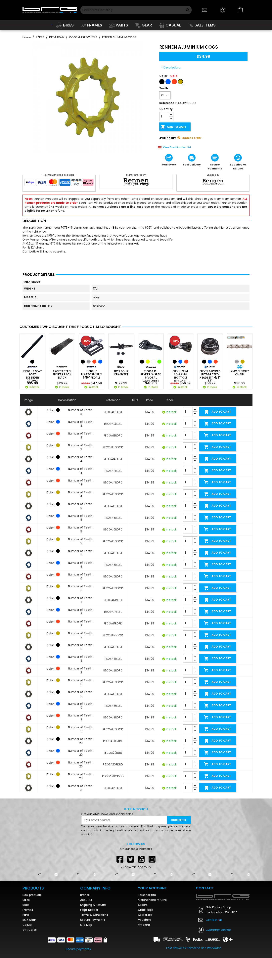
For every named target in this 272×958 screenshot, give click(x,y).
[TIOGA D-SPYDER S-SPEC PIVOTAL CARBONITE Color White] (153, 361)
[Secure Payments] (59, 183)
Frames (28, 910)
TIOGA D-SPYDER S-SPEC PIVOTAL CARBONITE (150, 376)
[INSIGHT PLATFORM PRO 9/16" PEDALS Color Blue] (100, 361)
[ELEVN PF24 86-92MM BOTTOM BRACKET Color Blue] (180, 361)
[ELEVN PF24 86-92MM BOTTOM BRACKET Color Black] (174, 361)
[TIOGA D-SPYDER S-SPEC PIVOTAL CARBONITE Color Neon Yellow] (147, 361)
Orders (142, 905)
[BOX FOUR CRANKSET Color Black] (121, 361)
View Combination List (177, 147)
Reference (166, 103)
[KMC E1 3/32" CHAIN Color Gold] (242, 361)
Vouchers (144, 920)
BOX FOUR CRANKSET (121, 373)
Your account (152, 888)
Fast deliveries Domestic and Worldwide (193, 948)
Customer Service (218, 930)
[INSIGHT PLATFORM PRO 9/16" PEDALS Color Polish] (88, 361)
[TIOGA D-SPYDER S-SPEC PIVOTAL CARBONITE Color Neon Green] (159, 361)
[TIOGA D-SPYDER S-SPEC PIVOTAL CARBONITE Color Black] (142, 361)
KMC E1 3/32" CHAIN (240, 373)
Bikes (26, 905)
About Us (86, 900)
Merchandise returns (152, 900)
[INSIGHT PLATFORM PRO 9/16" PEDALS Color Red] (94, 361)
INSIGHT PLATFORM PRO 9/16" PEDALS (91, 374)
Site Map (86, 925)
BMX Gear (29, 920)
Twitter (131, 859)
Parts (26, 915)
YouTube (141, 859)
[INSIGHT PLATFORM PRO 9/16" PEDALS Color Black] (82, 361)
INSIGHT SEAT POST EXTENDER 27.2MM (32, 376)
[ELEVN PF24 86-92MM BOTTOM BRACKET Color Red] (186, 361)
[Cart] (241, 10)
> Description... (171, 67)
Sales (26, 900)
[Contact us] (205, 9)
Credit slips (145, 910)
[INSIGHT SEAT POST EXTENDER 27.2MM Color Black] (32, 361)
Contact (205, 888)
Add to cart (173, 126)
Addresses (145, 915)
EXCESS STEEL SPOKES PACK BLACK (62, 374)
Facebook (120, 859)
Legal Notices (89, 910)
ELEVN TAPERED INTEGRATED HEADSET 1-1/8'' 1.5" (210, 376)
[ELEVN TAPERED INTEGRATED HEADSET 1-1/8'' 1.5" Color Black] (204, 361)
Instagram (152, 859)
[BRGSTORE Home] (50, 10)
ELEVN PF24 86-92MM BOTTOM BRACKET (180, 376)
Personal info (147, 895)
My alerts (144, 925)
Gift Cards (30, 930)
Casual (27, 925)
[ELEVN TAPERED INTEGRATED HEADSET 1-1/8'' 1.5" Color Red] (215, 361)
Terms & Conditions (94, 915)
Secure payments (78, 949)
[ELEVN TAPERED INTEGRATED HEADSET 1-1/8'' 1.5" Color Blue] (209, 361)
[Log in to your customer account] (223, 9)
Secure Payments (92, 920)
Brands (85, 895)
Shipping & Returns (93, 905)
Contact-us (214, 920)
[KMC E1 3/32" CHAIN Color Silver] (236, 361)
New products (32, 895)
